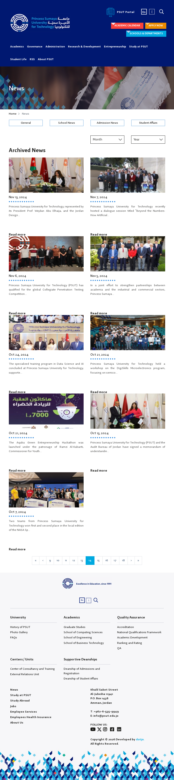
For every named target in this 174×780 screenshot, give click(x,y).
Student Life (18, 59)
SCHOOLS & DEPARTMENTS (146, 34)
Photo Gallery (19, 632)
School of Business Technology (84, 643)
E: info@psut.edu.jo (104, 716)
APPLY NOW (156, 26)
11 (66, 560)
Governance (34, 47)
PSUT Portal (125, 12)
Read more (17, 234)
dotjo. (140, 739)
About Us (16, 723)
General (26, 123)
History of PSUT (20, 627)
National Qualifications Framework (139, 632)
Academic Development (132, 637)
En (144, 12)
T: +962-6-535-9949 (104, 711)
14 (90, 560)
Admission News (107, 123)
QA (119, 648)
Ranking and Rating (129, 643)
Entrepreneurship (115, 47)
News (14, 690)
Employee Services (23, 712)
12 (73, 560)
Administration (55, 47)
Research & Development (84, 47)
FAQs (13, 637)
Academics (17, 47)
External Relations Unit (24, 674)
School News (66, 123)
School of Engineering (78, 637)
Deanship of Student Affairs (81, 679)
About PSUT (46, 59)
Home (13, 114)
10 (58, 560)
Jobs (13, 706)
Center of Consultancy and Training (32, 669)
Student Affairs (148, 123)
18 (123, 560)
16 (106, 560)
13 (82, 560)
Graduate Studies (74, 627)
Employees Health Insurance (30, 717)
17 (115, 560)
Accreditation (125, 627)
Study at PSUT (138, 47)
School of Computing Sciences (83, 632)
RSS (32, 59)
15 (98, 560)
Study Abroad (20, 701)
